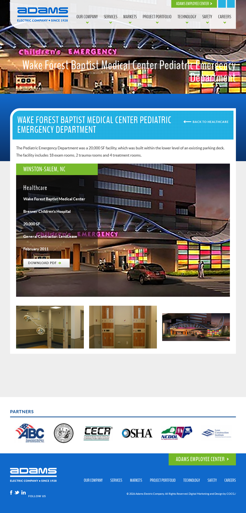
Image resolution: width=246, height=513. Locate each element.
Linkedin (23, 492)
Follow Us (37, 496)
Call (231, 4)
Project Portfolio (157, 16)
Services (110, 16)
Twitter (16, 492)
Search (222, 4)
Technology (187, 16)
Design (219, 493)
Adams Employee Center (192, 4)
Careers (224, 16)
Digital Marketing (199, 493)
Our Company (87, 16)
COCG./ (231, 493)
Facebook (11, 492)
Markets (130, 16)
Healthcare (218, 121)
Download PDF (42, 263)
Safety (207, 16)
